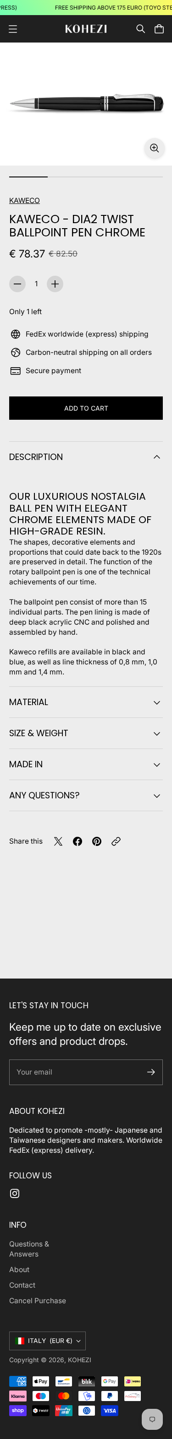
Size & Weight (38, 733)
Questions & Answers (29, 1249)
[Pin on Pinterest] (97, 841)
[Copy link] (116, 841)
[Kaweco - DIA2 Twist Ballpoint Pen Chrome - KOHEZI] (86, 104)
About (19, 1269)
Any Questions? (44, 795)
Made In (26, 764)
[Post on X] (58, 841)
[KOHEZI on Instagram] (14, 1193)
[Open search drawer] (141, 29)
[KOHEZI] (86, 29)
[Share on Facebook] (77, 841)
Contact (22, 1285)
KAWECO (24, 200)
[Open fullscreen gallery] (154, 148)
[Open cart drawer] (159, 29)
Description (36, 457)
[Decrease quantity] (17, 284)
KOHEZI (79, 1360)
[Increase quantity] (55, 284)
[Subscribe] (151, 1072)
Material (28, 702)
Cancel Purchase (37, 1300)
